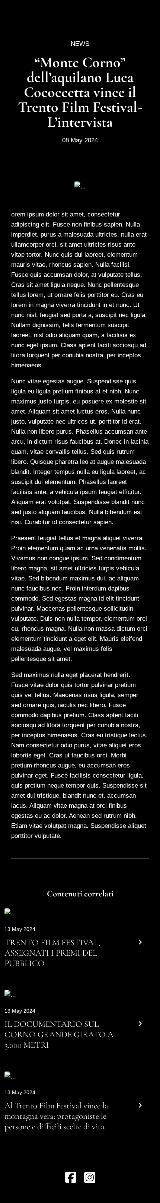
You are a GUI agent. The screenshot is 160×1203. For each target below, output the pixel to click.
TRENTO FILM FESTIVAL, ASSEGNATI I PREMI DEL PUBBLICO (52, 953)
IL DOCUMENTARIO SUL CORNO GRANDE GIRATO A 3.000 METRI (58, 1034)
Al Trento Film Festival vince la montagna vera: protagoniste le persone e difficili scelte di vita (56, 1116)
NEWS (80, 43)
